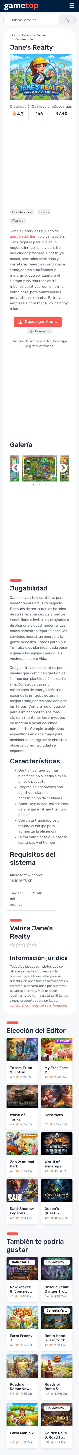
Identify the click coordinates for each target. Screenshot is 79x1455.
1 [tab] (33, 485)
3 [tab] (46, 485)
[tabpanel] (39, 468)
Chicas (44, 212)
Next (62, 468)
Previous (16, 468)
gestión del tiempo (26, 236)
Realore (17, 221)
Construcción (24, 39)
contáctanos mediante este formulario (39, 1005)
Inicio (13, 35)
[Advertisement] (39, 163)
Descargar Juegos (34, 35)
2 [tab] (39, 485)
